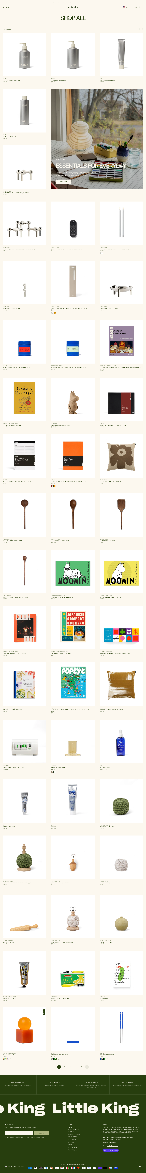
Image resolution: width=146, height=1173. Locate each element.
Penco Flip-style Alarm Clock (13, 767)
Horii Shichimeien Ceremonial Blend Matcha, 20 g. (68, 367)
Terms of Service (73, 1147)
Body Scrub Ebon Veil (107, 80)
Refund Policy (72, 1136)
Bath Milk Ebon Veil (9, 136)
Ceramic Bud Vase (106, 942)
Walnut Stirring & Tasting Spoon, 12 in (16, 597)
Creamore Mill (105, 825)
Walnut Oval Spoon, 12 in (60, 541)
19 (81, 1067)
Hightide (54, 765)
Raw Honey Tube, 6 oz (10, 998)
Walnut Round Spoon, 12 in (12, 541)
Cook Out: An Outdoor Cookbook (14, 653)
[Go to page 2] (87, 1067)
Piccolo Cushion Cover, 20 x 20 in (111, 709)
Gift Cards (71, 1142)
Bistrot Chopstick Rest (59, 1055)
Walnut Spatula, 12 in (107, 541)
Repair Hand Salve (9, 826)
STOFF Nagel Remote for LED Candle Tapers (66, 249)
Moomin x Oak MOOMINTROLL (61, 425)
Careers (70, 1144)
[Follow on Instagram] (140, 1166)
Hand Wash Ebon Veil (58, 80)
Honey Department (9, 997)
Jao (101, 765)
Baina (5, 78)
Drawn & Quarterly (58, 595)
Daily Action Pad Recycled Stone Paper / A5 (18, 481)
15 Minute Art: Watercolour (13, 709)
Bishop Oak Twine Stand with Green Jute (17, 883)
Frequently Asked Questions (73, 1130)
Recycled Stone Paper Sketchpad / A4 (113, 425)
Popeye (53, 708)
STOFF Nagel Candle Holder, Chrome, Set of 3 (19, 249)
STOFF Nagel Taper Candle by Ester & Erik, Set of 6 (69, 308)
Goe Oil (53, 826)
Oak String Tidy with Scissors (62, 942)
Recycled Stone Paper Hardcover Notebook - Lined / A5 (70, 481)
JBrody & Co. (7, 539)
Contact (70, 1124)
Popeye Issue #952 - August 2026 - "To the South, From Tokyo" (70, 710)
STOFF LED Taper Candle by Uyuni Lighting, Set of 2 (117, 249)
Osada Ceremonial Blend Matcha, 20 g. (16, 367)
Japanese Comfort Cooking (61, 653)
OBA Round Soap (8, 1055)
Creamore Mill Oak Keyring (60, 883)
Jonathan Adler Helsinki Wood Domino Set (115, 653)
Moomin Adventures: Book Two (62, 597)
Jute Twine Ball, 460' (107, 826)
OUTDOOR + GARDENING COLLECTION (83, 2)
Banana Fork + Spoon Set (60, 998)
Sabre (53, 1053)
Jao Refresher (105, 767)
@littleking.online (112, 1146)
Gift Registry (72, 1139)
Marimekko (103, 480)
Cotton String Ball (107, 883)
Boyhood (54, 423)
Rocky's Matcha (8, 366)
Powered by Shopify (79, 1164)
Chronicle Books (106, 652)
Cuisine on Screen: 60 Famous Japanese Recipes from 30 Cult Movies (121, 368)
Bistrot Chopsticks (107, 1055)
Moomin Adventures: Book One (110, 597)
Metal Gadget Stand (58, 767)
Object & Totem (105, 940)
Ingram (102, 997)
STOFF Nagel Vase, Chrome (12, 308)
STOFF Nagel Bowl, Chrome (109, 308)
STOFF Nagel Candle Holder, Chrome (16, 193)
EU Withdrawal (72, 1150)
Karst (102, 423)
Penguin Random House (108, 366)
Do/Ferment (104, 998)
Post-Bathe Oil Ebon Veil (11, 80)
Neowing (54, 997)
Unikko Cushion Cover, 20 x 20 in (111, 481)
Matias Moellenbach (10, 1053)
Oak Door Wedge (8, 942)
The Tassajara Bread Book (12, 425)
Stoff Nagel (7, 191)
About (70, 1127)
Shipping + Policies (74, 1134)
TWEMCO (6, 765)
